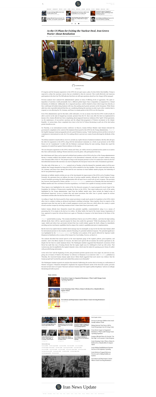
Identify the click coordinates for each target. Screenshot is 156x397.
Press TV (44, 219)
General (50, 36)
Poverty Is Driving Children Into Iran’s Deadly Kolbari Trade (55, 12)
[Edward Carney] (74, 85)
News (48, 36)
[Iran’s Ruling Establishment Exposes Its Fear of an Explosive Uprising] (92, 19)
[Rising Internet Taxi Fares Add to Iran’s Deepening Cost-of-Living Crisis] (68, 13)
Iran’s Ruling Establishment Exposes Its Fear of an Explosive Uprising (105, 18)
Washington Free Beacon (78, 181)
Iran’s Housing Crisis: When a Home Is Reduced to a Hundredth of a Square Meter (80, 18)
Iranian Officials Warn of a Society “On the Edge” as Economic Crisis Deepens (56, 18)
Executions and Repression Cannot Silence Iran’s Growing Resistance (83, 300)
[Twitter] (75, 23)
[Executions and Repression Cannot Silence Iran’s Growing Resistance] (54, 303)
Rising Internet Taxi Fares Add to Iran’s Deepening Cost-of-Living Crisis (80, 12)
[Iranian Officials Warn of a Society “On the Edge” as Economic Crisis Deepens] (44, 19)
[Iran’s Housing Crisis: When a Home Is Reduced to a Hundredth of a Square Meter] (68, 19)
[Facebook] (72, 23)
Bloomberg (102, 255)
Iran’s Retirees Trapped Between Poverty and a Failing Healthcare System (101, 353)
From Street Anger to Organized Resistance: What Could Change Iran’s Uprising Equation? (104, 12)
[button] (43, 4)
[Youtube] (78, 23)
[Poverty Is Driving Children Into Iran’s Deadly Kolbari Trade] (44, 13)
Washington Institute (63, 233)
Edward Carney (80, 85)
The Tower (63, 165)
